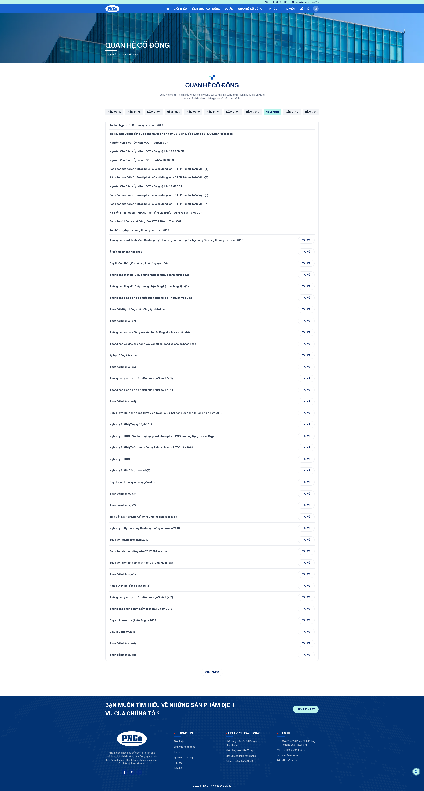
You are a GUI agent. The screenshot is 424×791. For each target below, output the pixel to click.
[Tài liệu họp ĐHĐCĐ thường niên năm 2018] (212, 125)
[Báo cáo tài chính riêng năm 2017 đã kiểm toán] (212, 551)
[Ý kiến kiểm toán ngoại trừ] (212, 252)
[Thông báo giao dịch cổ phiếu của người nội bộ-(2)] (212, 597)
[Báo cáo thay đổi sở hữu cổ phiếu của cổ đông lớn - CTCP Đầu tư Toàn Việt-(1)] (212, 169)
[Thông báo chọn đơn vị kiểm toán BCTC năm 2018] (212, 609)
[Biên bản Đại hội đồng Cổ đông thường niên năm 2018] (212, 517)
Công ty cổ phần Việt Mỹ (239, 761)
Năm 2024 (153, 112)
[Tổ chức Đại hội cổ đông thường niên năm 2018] (212, 230)
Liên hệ (178, 768)
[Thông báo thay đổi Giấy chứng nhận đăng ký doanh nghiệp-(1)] (212, 286)
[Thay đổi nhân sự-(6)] (212, 643)
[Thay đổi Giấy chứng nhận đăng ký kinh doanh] (212, 309)
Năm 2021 (213, 112)
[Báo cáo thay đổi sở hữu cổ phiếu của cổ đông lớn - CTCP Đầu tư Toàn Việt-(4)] (212, 204)
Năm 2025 (134, 112)
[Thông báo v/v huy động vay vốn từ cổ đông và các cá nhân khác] (212, 332)
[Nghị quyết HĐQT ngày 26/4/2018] (212, 424)
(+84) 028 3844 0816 (293, 749)
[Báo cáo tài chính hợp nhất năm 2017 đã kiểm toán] (212, 563)
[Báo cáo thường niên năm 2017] (212, 540)
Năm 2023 (173, 112)
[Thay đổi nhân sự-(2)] (212, 505)
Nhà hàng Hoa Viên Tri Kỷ (239, 750)
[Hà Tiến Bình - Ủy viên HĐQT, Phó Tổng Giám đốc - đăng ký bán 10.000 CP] (212, 212)
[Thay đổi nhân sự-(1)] (212, 574)
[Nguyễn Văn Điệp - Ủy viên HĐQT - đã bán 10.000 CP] (212, 160)
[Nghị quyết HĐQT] (212, 459)
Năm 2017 (291, 112)
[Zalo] (139, 772)
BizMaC (227, 785)
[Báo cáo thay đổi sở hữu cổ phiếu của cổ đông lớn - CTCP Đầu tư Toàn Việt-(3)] (212, 195)
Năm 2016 (311, 112)
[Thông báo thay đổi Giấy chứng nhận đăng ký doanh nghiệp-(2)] (212, 275)
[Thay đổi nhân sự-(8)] (212, 655)
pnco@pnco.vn (290, 755)
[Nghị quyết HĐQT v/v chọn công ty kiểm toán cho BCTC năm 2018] (212, 447)
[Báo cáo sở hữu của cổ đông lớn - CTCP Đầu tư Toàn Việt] (212, 221)
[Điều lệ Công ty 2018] (212, 632)
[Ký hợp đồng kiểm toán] (212, 355)
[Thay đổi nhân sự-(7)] (212, 321)
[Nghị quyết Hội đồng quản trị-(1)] (212, 586)
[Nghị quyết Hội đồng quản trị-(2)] (212, 470)
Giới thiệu (179, 741)
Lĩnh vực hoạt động (184, 746)
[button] (315, 2)
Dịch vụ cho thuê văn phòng (241, 755)
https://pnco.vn (290, 760)
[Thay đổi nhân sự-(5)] (212, 367)
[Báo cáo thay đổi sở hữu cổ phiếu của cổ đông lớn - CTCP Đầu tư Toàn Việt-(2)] (212, 177)
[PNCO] (112, 8)
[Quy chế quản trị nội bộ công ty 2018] (212, 620)
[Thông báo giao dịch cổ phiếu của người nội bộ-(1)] (212, 390)
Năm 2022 (193, 112)
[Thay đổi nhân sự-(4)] (212, 401)
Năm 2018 (272, 112)
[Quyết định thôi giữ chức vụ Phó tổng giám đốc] (212, 263)
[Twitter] (132, 772)
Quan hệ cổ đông (129, 54)
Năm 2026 (114, 112)
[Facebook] (125, 772)
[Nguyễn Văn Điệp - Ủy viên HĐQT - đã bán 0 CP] (212, 142)
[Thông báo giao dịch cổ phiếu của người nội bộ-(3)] (212, 378)
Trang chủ (110, 54)
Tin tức (178, 762)
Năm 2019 (252, 112)
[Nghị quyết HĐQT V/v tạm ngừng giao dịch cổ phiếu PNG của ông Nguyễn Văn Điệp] (212, 436)
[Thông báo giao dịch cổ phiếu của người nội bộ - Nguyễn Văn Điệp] (212, 298)
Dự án (177, 752)
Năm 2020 (232, 112)
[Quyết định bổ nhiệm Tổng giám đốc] (212, 482)
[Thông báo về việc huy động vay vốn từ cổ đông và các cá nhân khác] (212, 344)
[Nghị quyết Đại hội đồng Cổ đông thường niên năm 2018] (212, 528)
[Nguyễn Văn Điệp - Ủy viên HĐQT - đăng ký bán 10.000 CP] (212, 186)
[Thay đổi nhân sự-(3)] (212, 493)
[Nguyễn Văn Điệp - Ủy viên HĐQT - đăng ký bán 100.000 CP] (212, 151)
